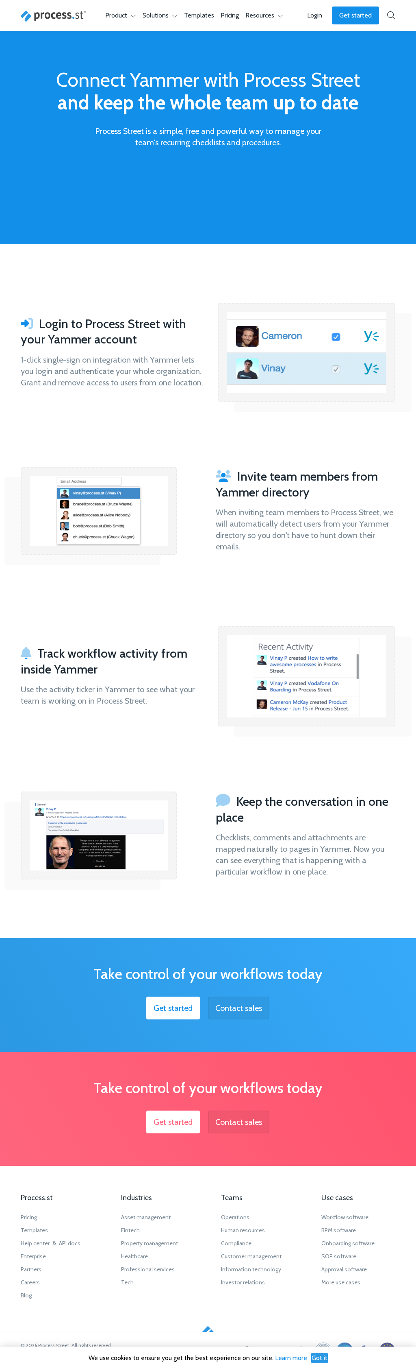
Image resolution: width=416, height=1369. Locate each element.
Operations (235, 1217)
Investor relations (243, 1282)
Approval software (344, 1269)
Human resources (243, 1230)
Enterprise (33, 1256)
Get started (355, 15)
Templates (199, 15)
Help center (35, 1243)
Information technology (251, 1269)
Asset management (146, 1217)
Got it (319, 1358)
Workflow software (344, 1217)
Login (314, 15)
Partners (31, 1269)
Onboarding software (348, 1243)
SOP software (338, 1256)
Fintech (130, 1230)
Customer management (251, 1256)
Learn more (291, 1358)
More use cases (340, 1282)
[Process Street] (53, 16)
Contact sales (238, 1008)
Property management (149, 1243)
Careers (30, 1282)
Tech (127, 1282)
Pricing (230, 15)
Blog (26, 1295)
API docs (69, 1243)
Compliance (236, 1243)
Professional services (148, 1269)
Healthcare (134, 1256)
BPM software (338, 1230)
